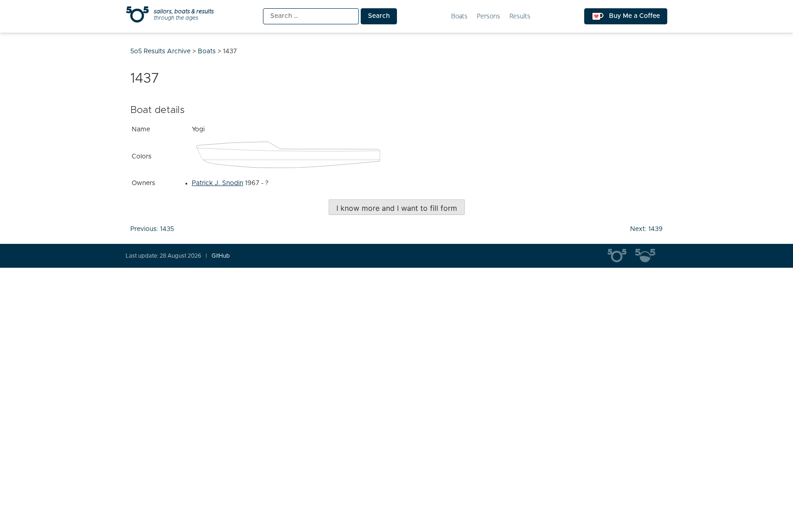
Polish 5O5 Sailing (649, 256)
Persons (488, 16)
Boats (459, 16)
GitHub (221, 256)
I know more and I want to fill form (396, 208)
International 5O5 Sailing (621, 256)
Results (520, 16)
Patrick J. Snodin (217, 183)
